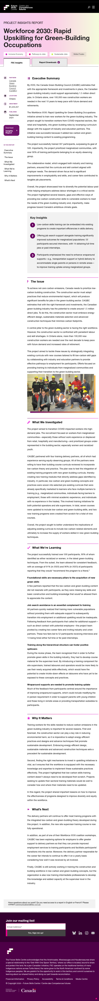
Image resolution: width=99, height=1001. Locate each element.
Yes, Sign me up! (35, 933)
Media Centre (82, 979)
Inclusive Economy (16, 54)
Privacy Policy (33, 979)
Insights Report (9, 130)
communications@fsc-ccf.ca (27, 905)
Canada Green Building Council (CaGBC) (13, 86)
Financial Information (15, 979)
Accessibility (47, 979)
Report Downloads (49, 62)
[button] (95, 998)
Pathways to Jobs (39, 54)
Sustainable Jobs (60, 54)
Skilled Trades (79, 54)
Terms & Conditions (64, 979)
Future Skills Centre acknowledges (25, 960)
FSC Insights (17, 63)
